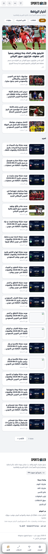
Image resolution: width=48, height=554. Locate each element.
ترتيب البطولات (40, 496)
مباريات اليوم (41, 484)
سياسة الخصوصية (33, 526)
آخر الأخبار (42, 504)
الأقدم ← (20, 439)
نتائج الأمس (42, 492)
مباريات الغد (41, 488)
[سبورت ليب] (24, 460)
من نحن (43, 526)
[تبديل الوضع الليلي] (4, 3)
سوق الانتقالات (40, 500)
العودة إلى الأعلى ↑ (39, 539)
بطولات (8, 20)
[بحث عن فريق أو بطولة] (9, 3)
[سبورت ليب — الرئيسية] (38, 3)
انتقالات (33, 20)
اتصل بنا (22, 526)
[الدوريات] (20, 3)
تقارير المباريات (21, 20)
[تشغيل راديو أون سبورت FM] (15, 3)
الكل (42, 20)
